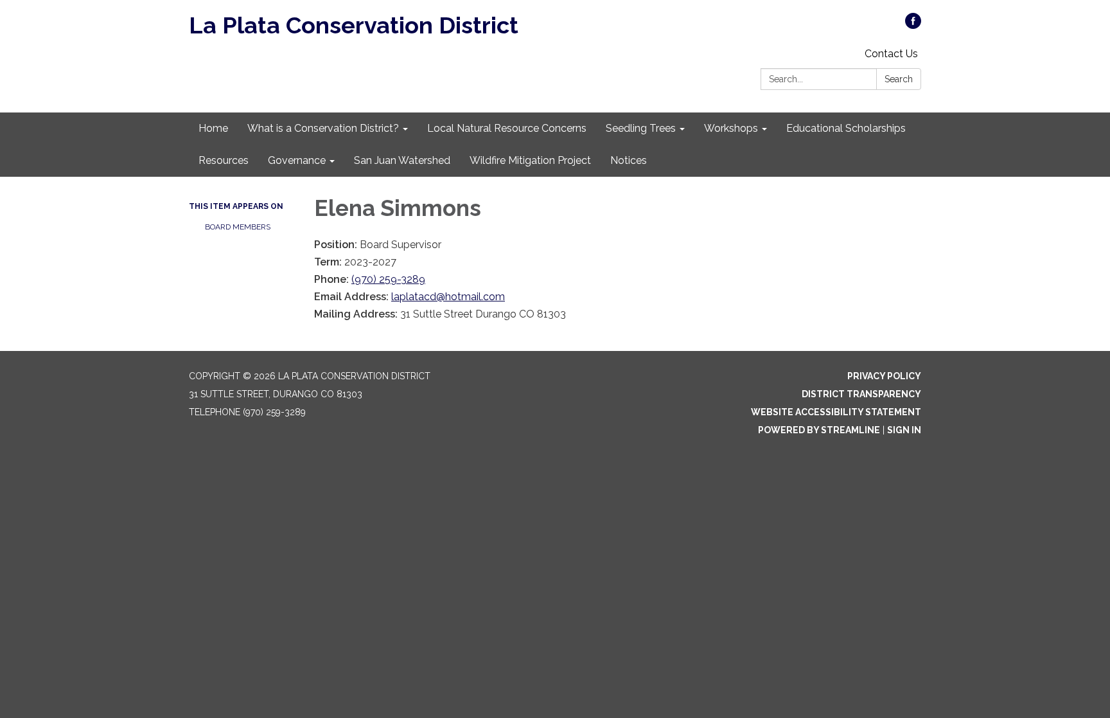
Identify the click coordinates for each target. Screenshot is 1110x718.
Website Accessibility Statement (836, 412)
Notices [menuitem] (628, 160)
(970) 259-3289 (388, 279)
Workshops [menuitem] (731, 128)
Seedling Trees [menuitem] (641, 128)
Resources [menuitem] (223, 160)
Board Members (237, 226)
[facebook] (913, 25)
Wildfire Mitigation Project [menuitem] (530, 160)
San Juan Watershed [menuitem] (402, 160)
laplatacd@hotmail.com (448, 297)
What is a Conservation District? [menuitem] (323, 128)
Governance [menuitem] (297, 160)
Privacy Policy (884, 376)
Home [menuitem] (213, 128)
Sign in (904, 430)
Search (899, 79)
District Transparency (861, 394)
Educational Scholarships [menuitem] (846, 128)
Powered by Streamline (819, 430)
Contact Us (891, 54)
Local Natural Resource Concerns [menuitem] (506, 128)
